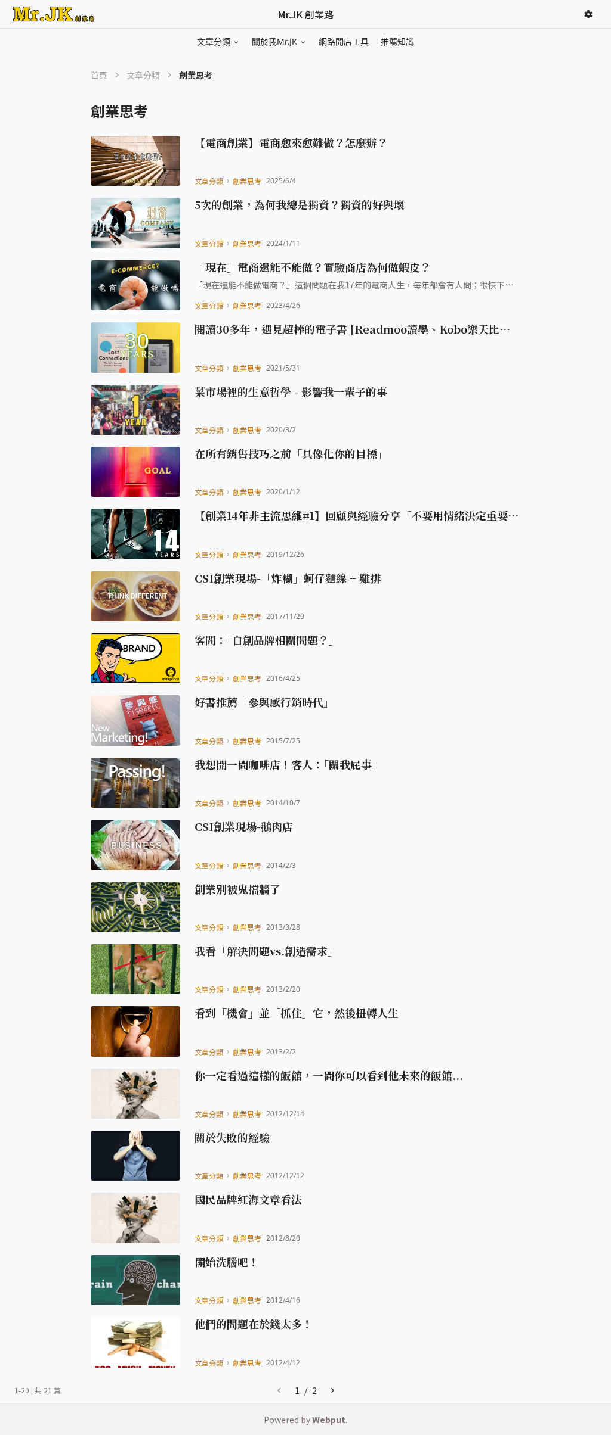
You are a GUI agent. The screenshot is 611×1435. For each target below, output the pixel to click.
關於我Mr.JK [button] (274, 41)
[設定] (588, 14)
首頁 (99, 75)
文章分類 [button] (213, 41)
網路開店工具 (344, 41)
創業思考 (247, 181)
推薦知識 (397, 41)
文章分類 (143, 75)
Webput (328, 1419)
